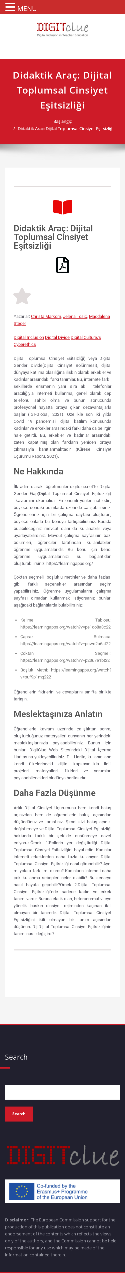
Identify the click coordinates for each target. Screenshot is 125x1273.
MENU (27, 8)
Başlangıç (62, 121)
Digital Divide (57, 337)
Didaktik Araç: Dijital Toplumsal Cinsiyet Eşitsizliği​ (65, 128)
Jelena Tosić (75, 316)
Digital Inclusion (29, 337)
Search (16, 1057)
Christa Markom (46, 316)
